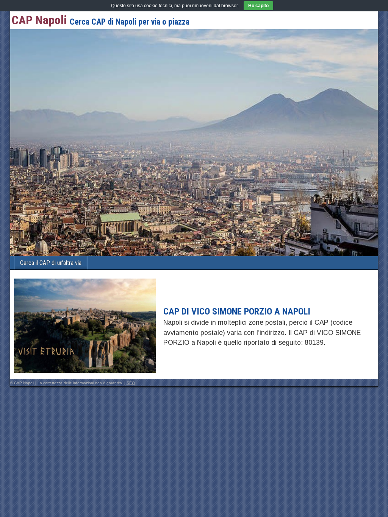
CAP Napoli (39, 20)
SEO (131, 383)
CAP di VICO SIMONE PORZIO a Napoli (236, 311)
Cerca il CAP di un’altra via (50, 262)
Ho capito (258, 5)
